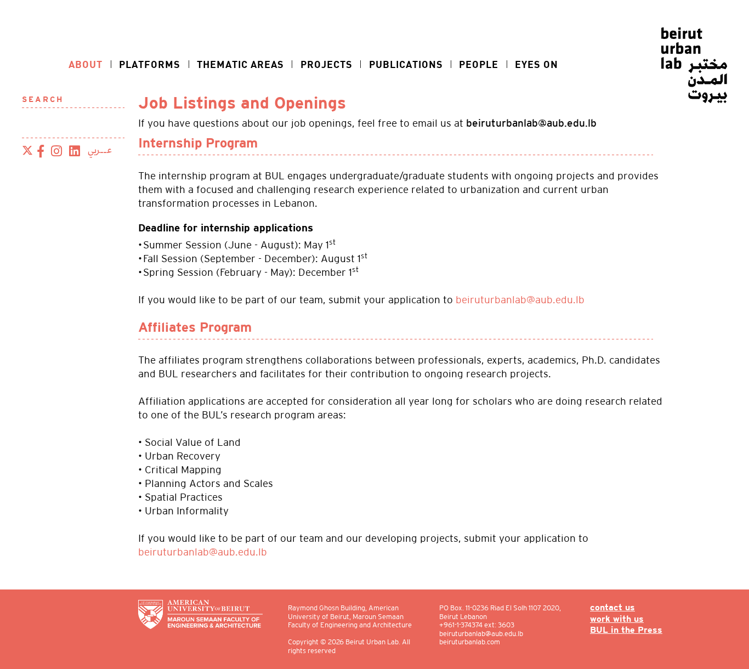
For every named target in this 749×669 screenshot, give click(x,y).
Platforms (149, 64)
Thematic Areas (240, 64)
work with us (617, 619)
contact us (612, 608)
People (478, 64)
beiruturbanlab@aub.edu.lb (520, 299)
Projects (326, 64)
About (86, 64)
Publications (406, 64)
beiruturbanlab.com (469, 642)
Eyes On (536, 64)
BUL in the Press (626, 630)
